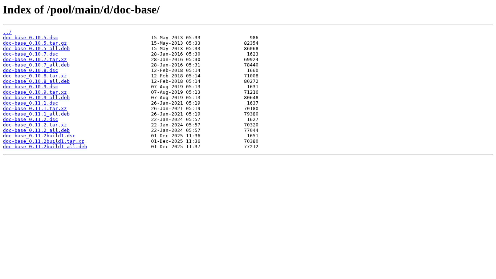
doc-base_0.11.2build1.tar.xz (43, 141)
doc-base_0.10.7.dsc (30, 54)
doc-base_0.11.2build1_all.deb (45, 146)
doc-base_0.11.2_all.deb (36, 130)
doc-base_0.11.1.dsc (30, 103)
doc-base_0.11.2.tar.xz (35, 125)
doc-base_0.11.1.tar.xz (35, 108)
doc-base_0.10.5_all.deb (36, 48)
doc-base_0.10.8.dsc (30, 70)
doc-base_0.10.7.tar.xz (35, 59)
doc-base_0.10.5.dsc (30, 37)
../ (7, 32)
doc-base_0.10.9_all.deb (36, 97)
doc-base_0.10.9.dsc (30, 86)
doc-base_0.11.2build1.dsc (39, 135)
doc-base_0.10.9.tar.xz (35, 92)
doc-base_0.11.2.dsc (30, 119)
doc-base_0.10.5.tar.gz (35, 43)
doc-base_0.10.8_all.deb (36, 81)
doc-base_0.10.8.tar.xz (35, 75)
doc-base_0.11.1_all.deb (36, 114)
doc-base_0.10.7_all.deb (36, 65)
